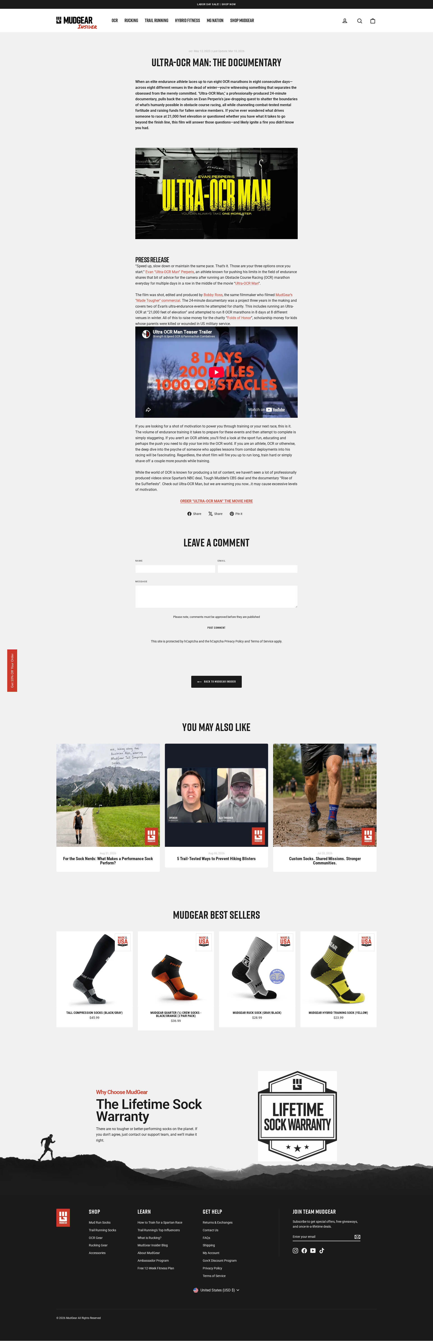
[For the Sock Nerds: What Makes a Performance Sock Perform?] (108, 798)
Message (141, 581)
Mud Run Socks (100, 1222)
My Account (211, 1253)
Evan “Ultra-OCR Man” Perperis (169, 272)
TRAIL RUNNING (156, 20)
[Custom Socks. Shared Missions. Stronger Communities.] (325, 798)
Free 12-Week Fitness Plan (156, 1268)
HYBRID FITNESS (187, 20)
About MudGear (149, 1253)
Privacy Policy (234, 641)
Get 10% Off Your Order (12, 670)
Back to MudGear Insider (219, 681)
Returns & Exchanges (218, 1222)
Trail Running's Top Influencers (159, 1230)
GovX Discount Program (220, 1260)
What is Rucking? (149, 1238)
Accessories (97, 1253)
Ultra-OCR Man (246, 283)
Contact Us (210, 1230)
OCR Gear (96, 1238)
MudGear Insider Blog (153, 1245)
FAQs (206, 1238)
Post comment (216, 627)
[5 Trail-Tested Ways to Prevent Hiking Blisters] (216, 798)
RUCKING (131, 20)
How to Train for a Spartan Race (160, 1222)
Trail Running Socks (102, 1230)
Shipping (209, 1245)
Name (139, 561)
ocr (191, 51)
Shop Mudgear (242, 20)
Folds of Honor (239, 318)
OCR (115, 20)
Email (222, 561)
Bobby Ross (213, 295)
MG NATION (215, 20)
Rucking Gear (98, 1245)
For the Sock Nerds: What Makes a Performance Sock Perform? (108, 861)
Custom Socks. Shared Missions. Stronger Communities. (325, 861)
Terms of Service (262, 641)
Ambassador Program (153, 1260)
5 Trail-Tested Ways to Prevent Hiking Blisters (216, 859)
